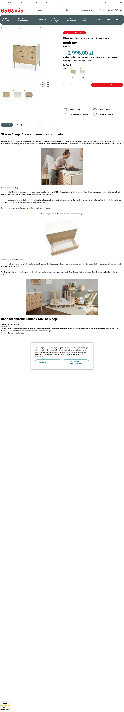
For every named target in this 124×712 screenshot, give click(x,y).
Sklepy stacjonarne (27, 3)
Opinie (20, 125)
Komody (38, 28)
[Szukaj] (67, 10)
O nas (3, 3)
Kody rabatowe (49, 3)
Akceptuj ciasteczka (48, 362)
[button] (116, 10)
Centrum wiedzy (13, 3)
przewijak (29, 208)
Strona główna (5, 28)
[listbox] (78, 73)
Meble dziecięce (29, 28)
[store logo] (12, 10)
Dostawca (45, 125)
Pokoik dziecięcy (17, 28)
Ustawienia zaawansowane (75, 362)
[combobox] (53, 10)
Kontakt (38, 3)
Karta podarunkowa (63, 3)
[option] (73, 72)
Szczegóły (7, 125)
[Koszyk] (121, 11)
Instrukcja (33, 125)
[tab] (7, 125)
